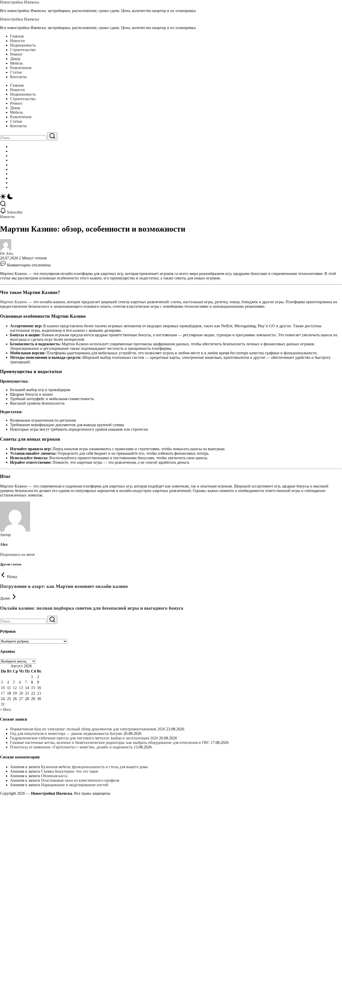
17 (3, 693)
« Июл (5, 709)
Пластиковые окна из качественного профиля (80, 780)
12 (15, 688)
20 (21, 693)
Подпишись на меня (17, 554)
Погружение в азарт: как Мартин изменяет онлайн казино (64, 586)
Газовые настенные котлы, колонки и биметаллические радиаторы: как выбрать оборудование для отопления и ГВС (110, 742)
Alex (10, 253)
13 (21, 688)
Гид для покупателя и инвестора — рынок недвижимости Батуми (66, 733)
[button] (171, 197)
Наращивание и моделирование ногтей (74, 785)
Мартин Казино (13, 302)
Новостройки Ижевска (19, 2)
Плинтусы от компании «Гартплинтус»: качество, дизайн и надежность (71, 747)
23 (39, 693)
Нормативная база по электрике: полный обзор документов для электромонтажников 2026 (87, 729)
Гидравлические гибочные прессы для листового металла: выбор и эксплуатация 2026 (84, 738)
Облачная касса (54, 776)
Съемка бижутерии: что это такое (69, 771)
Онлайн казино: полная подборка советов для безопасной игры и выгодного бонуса (91, 608)
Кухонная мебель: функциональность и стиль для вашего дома (94, 767)
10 (3, 688)
